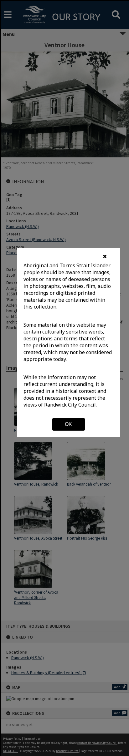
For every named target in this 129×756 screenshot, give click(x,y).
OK (68, 424)
